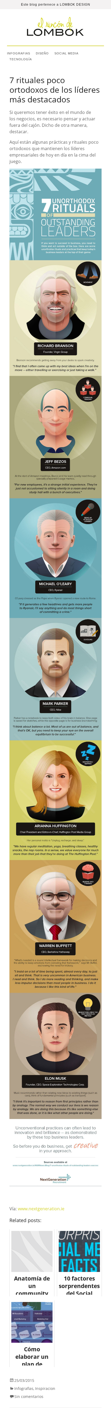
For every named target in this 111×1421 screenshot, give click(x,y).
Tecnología (20, 59)
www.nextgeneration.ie (41, 1209)
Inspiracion (45, 1388)
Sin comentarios (28, 1396)
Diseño (42, 53)
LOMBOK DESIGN (75, 4)
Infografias (18, 53)
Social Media (66, 53)
